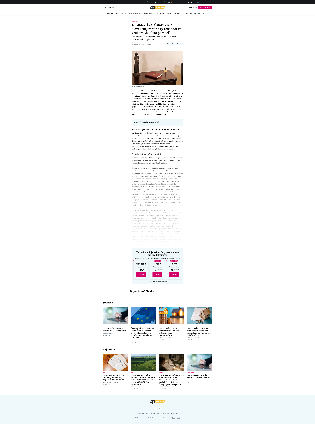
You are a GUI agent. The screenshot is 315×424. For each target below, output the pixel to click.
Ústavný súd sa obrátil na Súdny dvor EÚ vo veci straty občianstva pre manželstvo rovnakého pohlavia (142, 333)
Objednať (141, 274)
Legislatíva (178, 13)
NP (132, 42)
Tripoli (178, 418)
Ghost (173, 418)
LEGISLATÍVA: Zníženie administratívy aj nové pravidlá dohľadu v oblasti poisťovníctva (199, 332)
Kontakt (205, 13)
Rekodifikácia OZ (149, 13)
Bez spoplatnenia (121, 13)
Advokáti (197, 13)
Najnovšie (110, 13)
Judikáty (170, 13)
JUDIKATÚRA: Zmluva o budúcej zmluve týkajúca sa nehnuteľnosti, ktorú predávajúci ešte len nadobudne (143, 380)
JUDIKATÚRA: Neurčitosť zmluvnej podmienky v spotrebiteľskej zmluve (114, 377)
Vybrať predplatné (205, 7)
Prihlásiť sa (193, 7)
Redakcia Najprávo (109, 333)
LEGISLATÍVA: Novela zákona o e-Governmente (114, 329)
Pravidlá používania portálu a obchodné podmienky (166, 413)
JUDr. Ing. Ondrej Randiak (110, 382)
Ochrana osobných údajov (141, 413)
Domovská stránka (135, 13)
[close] (313, 2)
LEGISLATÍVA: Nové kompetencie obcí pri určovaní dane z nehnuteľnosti (169, 332)
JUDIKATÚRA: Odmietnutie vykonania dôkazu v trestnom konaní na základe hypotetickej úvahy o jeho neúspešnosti (171, 380)
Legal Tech (188, 13)
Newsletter (160, 13)
